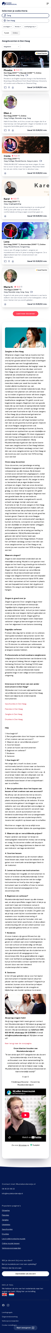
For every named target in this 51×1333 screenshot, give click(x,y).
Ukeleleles (6, 1224)
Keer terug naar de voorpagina (18, 1043)
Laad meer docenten (25, 313)
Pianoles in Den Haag (14, 709)
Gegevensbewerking (10, 1317)
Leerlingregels (7, 1312)
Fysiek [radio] (6, 33)
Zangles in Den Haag (13, 714)
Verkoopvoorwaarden (11, 1248)
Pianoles (5, 1215)
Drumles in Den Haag (14, 719)
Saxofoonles (7, 1229)
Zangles (5, 1220)
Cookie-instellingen (9, 1325)
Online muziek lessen (11, 1243)
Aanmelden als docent (25, 1273)
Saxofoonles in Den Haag (15, 704)
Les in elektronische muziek (13, 1238)
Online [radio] (15, 33)
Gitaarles (6, 1210)
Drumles (5, 1234)
